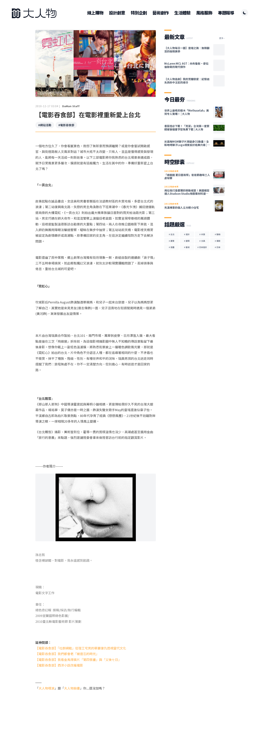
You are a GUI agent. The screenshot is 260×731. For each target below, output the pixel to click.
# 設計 (187, 234)
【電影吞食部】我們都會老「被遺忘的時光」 (67, 653)
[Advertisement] (95, 704)
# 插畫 (171, 247)
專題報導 (226, 13)
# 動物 (217, 234)
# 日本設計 (202, 247)
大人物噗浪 (46, 688)
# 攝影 (217, 240)
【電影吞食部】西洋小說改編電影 (59, 665)
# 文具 (202, 240)
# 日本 (217, 247)
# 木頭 (202, 234)
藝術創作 (160, 13)
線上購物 (95, 13)
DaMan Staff (71, 106)
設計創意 (117, 13)
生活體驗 (182, 13)
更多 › (222, 38)
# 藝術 (187, 247)
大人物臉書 (72, 688)
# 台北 (171, 234)
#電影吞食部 (66, 125)
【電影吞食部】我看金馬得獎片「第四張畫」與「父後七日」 (78, 659)
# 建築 (187, 240)
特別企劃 (139, 13)
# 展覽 (171, 240)
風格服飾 (204, 13)
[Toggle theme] (244, 12)
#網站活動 (44, 125)
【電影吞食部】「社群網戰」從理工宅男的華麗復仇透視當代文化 (80, 648)
